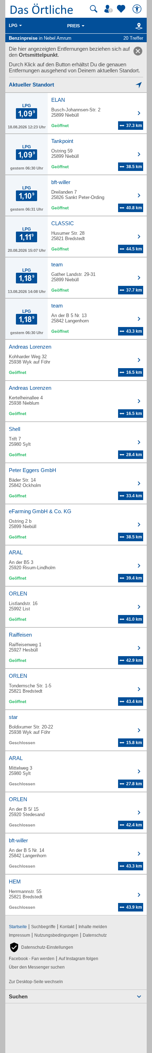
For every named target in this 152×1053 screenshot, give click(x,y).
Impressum (19, 935)
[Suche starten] (93, 9)
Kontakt (67, 926)
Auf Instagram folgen (78, 958)
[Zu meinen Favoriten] (122, 9)
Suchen (18, 996)
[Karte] (137, 25)
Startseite (18, 926)
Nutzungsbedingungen (56, 935)
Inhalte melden (92, 926)
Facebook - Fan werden (31, 958)
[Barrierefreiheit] (138, 9)
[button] (41, 947)
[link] (138, 51)
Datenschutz (95, 935)
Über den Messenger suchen (37, 967)
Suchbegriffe (43, 926)
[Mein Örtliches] (109, 9)
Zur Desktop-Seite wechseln (36, 981)
